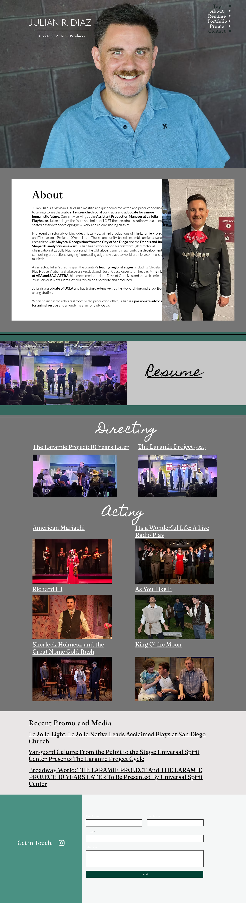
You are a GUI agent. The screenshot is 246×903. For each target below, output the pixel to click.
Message (91, 847)
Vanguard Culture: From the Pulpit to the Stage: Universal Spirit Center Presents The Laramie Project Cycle (114, 755)
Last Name (154, 816)
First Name (92, 816)
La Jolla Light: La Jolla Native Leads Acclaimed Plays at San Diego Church (117, 738)
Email (89, 832)
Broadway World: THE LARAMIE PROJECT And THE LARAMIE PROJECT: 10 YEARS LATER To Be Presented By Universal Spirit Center (116, 776)
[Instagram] (62, 843)
